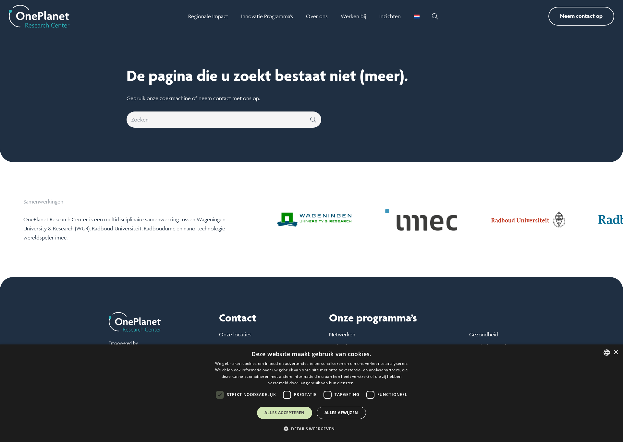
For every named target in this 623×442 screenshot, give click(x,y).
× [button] (615, 352)
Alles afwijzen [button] (341, 412)
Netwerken (342, 334)
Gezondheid (483, 334)
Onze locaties (235, 334)
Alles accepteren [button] (284, 412)
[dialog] (311, 393)
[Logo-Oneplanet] (39, 16)
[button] (434, 16)
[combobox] (607, 352)
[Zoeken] (313, 119)
